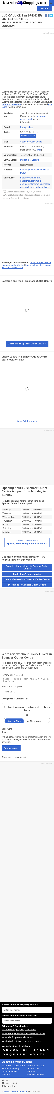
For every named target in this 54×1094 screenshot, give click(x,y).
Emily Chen (34, 192)
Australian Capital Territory (14, 1065)
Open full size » (27, 421)
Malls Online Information (15, 1091)
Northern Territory (10, 1068)
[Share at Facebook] (47, 15)
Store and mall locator (12, 267)
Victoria (6, 1074)
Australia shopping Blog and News (19, 1029)
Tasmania (31, 1071)
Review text (12, 675)
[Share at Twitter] (51, 15)
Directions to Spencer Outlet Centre (27, 584)
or (27, 711)
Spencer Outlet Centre (31, 141)
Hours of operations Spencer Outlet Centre (27, 579)
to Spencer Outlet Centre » (27, 344)
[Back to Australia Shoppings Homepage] (24, 3)
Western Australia (35, 1074)
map (39, 150)
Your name (12, 686)
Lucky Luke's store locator (38, 265)
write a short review (11, 104)
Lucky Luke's (26, 127)
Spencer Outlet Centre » (27, 542)
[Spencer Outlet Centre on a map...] (27, 334)
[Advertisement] (27, 61)
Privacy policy (8, 1086)
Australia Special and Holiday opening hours (23, 1033)
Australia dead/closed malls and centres (21, 1041)
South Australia (9, 1071)
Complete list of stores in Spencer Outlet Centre (27, 567)
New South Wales (35, 1065)
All (44, 1054)
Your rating (7, 729)
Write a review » (28, 136)
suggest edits (34, 195)
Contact (6, 1080)
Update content (9, 1083)
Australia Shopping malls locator (18, 1037)
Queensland (33, 1068)
